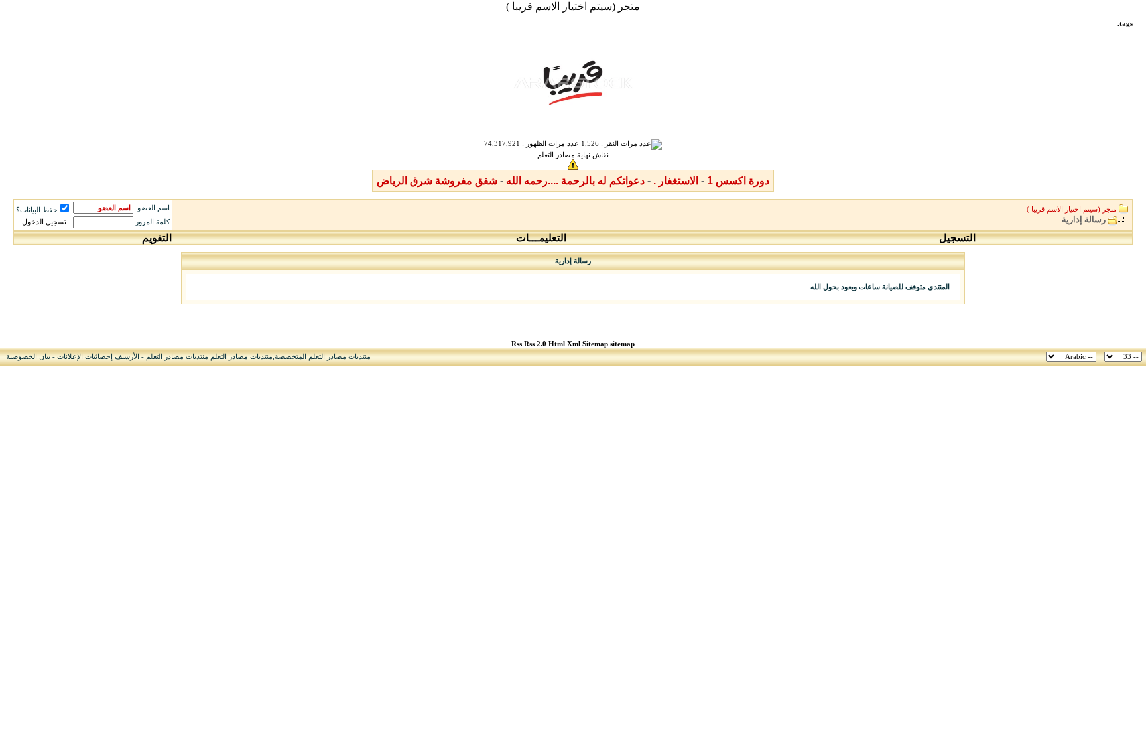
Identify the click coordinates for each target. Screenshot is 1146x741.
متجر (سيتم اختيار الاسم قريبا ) (573, 6)
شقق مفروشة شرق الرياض (437, 180)
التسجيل (957, 237)
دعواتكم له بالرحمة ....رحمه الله (575, 180)
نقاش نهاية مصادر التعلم (573, 155)
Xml (573, 344)
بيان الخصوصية (28, 356)
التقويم (157, 237)
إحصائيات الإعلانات (85, 356)
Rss (516, 344)
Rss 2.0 (535, 344)
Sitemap (595, 344)
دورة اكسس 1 (738, 180)
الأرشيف (127, 356)
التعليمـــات (541, 237)
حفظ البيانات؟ (37, 210)
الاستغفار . (675, 180)
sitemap (622, 344)
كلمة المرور (152, 222)
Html (557, 344)
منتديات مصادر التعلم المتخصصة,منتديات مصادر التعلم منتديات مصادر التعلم (258, 356)
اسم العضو (153, 208)
